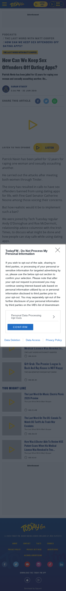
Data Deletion (12, 340)
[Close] (58, 251)
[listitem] (33, 316)
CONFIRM (20, 327)
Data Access (33, 340)
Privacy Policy (54, 340)
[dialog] (33, 295)
